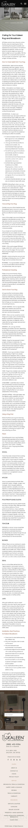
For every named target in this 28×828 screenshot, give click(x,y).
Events (14, 773)
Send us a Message (12, 746)
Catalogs (14, 806)
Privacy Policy (14, 776)
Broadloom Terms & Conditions (14, 784)
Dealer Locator (14, 809)
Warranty (14, 796)
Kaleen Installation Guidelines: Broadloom (14, 816)
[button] (25, 3)
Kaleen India (14, 819)
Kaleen (10, 826)
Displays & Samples (14, 803)
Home (7, 22)
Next (7, 719)
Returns (14, 790)
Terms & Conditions (14, 793)
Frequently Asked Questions (14, 812)
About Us (14, 768)
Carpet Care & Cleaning (14, 787)
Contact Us (14, 771)
